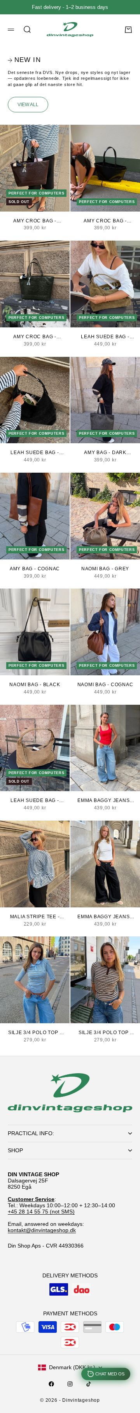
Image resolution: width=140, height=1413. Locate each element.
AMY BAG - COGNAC (35, 568)
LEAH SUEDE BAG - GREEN (105, 337)
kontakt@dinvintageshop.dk (42, 1230)
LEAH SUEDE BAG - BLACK (34, 453)
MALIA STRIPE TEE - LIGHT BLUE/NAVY (35, 917)
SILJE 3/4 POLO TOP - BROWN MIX (105, 1033)
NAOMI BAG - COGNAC (105, 684)
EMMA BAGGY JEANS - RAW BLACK (105, 917)
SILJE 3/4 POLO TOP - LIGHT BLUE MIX (34, 1033)
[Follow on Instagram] (70, 1384)
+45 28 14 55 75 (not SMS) (41, 1211)
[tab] (24, 60)
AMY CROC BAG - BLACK (105, 221)
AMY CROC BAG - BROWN (34, 221)
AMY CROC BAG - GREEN (34, 337)
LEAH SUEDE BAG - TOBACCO (34, 801)
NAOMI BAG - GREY (105, 568)
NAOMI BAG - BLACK (34, 684)
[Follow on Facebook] (51, 1384)
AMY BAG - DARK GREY (105, 453)
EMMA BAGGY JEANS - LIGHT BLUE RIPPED (105, 801)
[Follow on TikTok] (89, 1384)
